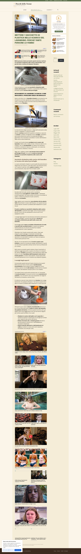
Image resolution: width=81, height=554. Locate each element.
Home (24, 9)
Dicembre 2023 (57, 143)
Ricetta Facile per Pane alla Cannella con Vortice (58, 77)
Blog (55, 161)
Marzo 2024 (56, 137)
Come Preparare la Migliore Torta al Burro (58, 95)
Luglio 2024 (56, 128)
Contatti (51, 0)
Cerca (55, 58)
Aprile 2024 (56, 135)
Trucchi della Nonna (23, 4)
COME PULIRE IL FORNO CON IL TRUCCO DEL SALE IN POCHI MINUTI (25, 545)
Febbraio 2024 (57, 139)
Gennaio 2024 (57, 141)
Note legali (65, 0)
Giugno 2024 (57, 130)
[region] (12, 546)
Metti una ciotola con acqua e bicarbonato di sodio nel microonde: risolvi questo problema (29, 544)
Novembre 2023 (57, 145)
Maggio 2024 (57, 133)
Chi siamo (46, 0)
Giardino (49, 9)
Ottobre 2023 (57, 147)
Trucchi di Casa (35, 9)
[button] (57, 9)
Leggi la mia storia (59, 31)
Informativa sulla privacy (58, 0)
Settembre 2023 (58, 149)
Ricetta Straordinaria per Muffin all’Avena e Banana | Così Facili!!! (58, 83)
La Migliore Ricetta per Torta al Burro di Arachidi (59, 90)
